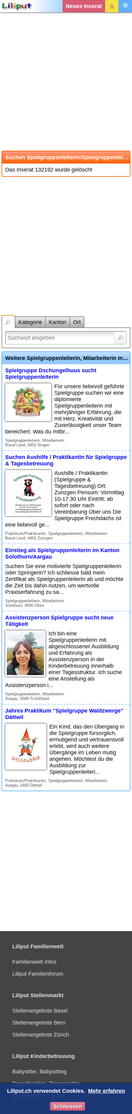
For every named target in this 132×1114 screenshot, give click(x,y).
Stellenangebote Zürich (40, 1035)
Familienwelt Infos (34, 962)
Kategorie (30, 322)
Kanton (57, 322)
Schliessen (67, 1106)
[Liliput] (17, 6)
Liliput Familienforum (37, 974)
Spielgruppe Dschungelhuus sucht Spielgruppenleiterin (50, 373)
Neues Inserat (84, 6)
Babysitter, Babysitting (39, 1072)
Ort (77, 322)
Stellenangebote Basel (40, 1011)
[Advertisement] (66, 81)
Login (111, 6)
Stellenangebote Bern (38, 1023)
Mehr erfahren (106, 1091)
